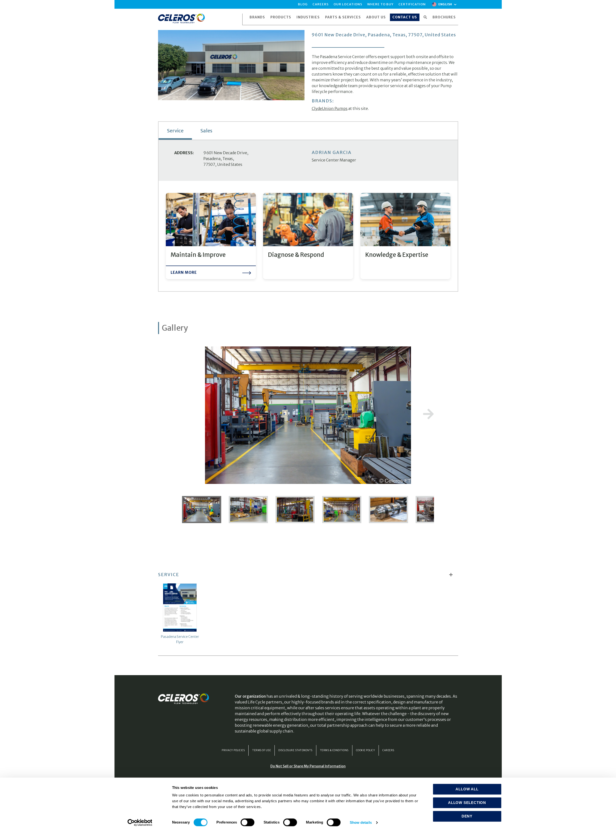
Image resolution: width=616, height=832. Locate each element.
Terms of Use (261, 750)
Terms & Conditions (334, 750)
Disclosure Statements (295, 750)
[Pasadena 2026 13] (248, 509)
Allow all (467, 789)
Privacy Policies (233, 750)
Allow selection (467, 803)
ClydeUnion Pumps (330, 108)
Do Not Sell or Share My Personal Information (308, 766)
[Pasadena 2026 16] (295, 509)
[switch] (247, 822)
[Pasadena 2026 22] (388, 509)
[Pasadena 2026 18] (342, 509)
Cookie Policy (365, 750)
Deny (467, 816)
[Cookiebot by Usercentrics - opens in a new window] (140, 822)
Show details (361, 822)
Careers (388, 750)
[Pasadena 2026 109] (203, 509)
